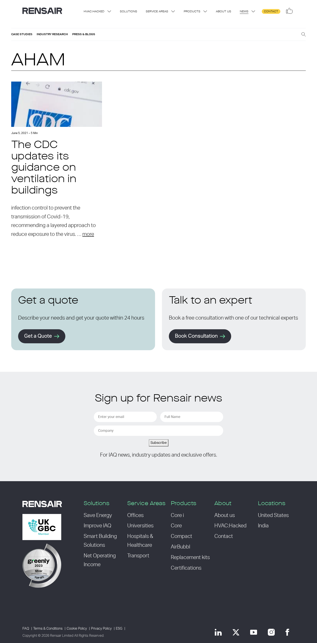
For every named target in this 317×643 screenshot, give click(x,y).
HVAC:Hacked (94, 11)
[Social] (289, 11)
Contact (271, 11)
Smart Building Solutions (100, 541)
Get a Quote (38, 336)
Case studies (21, 34)
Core (176, 525)
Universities (140, 525)
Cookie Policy (77, 628)
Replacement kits (190, 557)
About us (223, 11)
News (244, 11)
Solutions (128, 11)
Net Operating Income (100, 560)
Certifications (186, 568)
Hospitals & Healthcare (140, 541)
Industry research (52, 34)
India (263, 525)
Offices (135, 515)
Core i (177, 515)
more (88, 234)
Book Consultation (196, 336)
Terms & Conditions (48, 628)
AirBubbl (180, 547)
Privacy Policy (101, 628)
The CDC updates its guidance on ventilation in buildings (43, 168)
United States (273, 515)
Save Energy (98, 515)
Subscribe (159, 442)
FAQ (25, 628)
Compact (181, 536)
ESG (119, 628)
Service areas (157, 11)
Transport (138, 555)
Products (192, 11)
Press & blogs (83, 34)
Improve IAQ (97, 525)
